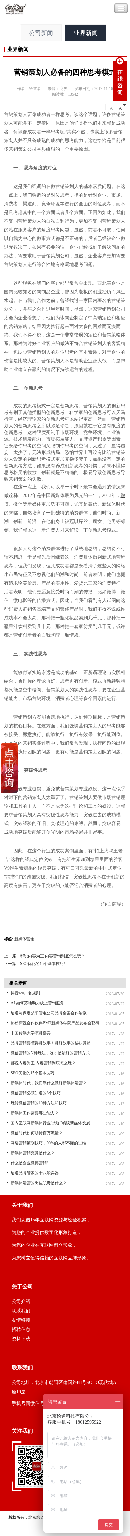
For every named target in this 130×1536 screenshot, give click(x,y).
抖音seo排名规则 (25, 993)
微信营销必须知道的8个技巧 (36, 1093)
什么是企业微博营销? (29, 1163)
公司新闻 (41, 33)
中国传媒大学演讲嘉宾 (31, 1033)
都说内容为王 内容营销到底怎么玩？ (52, 956)
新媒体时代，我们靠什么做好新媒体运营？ (49, 1083)
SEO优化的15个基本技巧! (42, 963)
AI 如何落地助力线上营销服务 (37, 1003)
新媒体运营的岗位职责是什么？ (39, 1183)
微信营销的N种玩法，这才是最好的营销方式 (50, 1053)
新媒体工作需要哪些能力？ (35, 1113)
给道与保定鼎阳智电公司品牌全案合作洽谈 (49, 1013)
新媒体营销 (24, 939)
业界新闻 (86, 33)
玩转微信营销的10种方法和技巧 (39, 1103)
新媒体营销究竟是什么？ (33, 1153)
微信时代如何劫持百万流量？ (37, 1133)
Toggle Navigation (121, 8)
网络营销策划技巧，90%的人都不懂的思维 (48, 1143)
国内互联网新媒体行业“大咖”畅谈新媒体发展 (50, 1123)
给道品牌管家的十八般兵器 (35, 1173)
